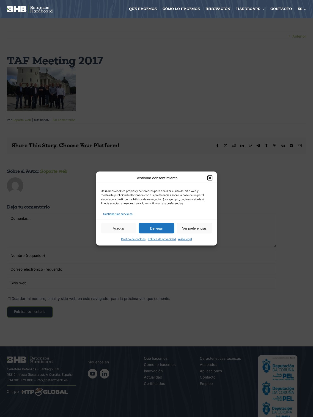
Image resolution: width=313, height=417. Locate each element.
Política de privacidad (162, 239)
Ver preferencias (194, 228)
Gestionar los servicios (117, 213)
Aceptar (118, 228)
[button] (210, 178)
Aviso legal (185, 239)
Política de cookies (133, 239)
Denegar (156, 228)
